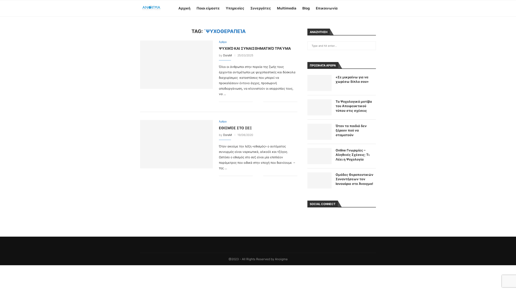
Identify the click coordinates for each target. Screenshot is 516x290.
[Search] (374, 8)
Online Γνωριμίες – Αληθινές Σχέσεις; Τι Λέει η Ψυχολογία (352, 154)
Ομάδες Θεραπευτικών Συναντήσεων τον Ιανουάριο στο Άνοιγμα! (354, 179)
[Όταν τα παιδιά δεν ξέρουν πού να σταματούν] (319, 132)
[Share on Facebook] (256, 102)
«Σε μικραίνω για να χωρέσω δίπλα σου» (352, 79)
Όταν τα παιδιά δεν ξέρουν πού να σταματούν (351, 130)
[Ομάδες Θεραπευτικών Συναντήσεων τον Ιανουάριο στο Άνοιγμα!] (319, 180)
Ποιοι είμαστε (208, 8)
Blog (306, 8)
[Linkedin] (363, 8)
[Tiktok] (368, 8)
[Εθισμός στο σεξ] (176, 144)
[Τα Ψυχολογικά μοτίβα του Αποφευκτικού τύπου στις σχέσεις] (319, 107)
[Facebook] (351, 8)
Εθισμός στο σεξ (235, 128)
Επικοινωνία (327, 8)
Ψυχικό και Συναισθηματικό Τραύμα (255, 48)
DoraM (227, 55)
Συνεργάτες (260, 8)
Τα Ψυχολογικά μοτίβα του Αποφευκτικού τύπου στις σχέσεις (354, 106)
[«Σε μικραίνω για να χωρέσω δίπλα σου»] (319, 83)
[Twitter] (355, 8)
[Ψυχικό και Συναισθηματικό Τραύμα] (176, 64)
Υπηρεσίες (235, 8)
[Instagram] (359, 8)
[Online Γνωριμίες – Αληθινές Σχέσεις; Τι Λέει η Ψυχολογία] (319, 156)
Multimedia (286, 8)
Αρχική (184, 8)
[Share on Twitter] (260, 102)
